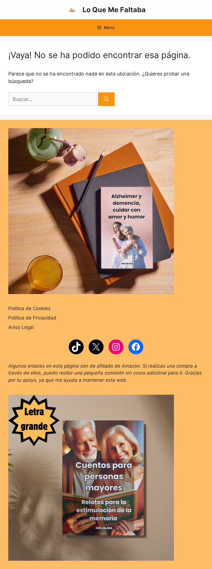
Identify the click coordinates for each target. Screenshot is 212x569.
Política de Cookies (29, 308)
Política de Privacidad (32, 318)
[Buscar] (106, 99)
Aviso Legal (21, 327)
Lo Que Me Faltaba (114, 10)
